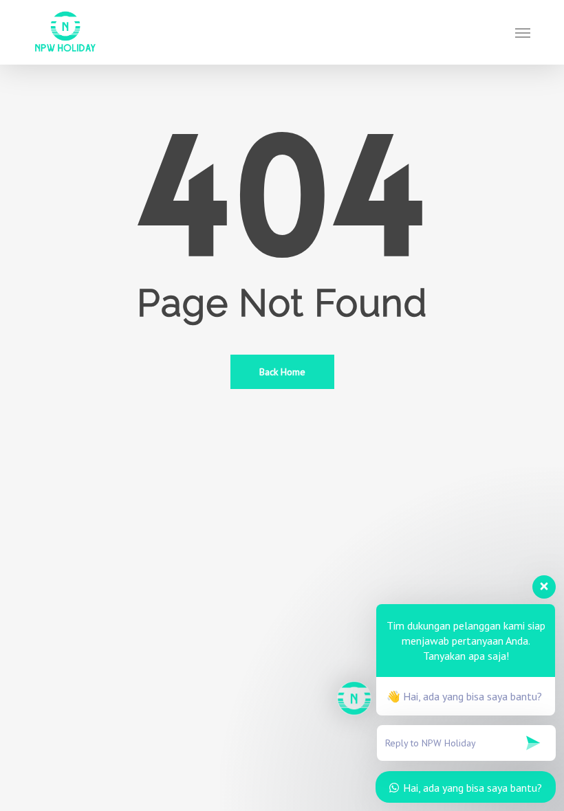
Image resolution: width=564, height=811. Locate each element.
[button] (522, 32)
